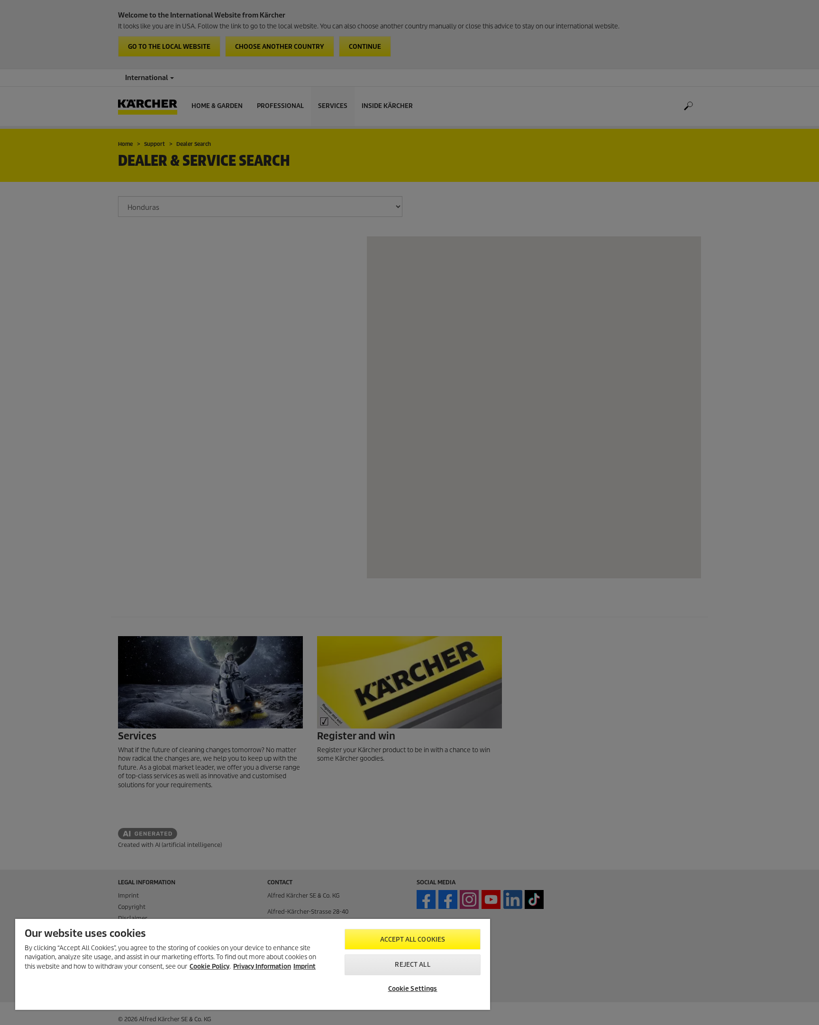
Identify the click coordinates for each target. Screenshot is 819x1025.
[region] (252, 964)
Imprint (304, 966)
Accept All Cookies (412, 939)
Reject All (412, 965)
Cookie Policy (209, 966)
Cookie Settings (412, 989)
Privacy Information (262, 966)
